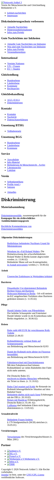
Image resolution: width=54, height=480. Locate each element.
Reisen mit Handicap (17, 400)
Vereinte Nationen (15, 63)
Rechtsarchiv (13, 88)
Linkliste (11, 170)
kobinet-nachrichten (16, 13)
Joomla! (5, 474)
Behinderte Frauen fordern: (20, 419)
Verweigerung (14, 436)
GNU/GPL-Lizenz (35, 474)
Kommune (12, 86)
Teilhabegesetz (14, 131)
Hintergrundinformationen (19, 29)
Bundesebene (13, 80)
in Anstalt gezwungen (17, 265)
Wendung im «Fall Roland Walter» (23, 251)
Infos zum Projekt (15, 32)
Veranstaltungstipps (16, 52)
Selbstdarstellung (15, 181)
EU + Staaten (13, 69)
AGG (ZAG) (13, 100)
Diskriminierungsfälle (11, 215)
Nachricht (11, 117)
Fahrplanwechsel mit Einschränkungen (25, 362)
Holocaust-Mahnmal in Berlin (21, 293)
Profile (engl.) (13, 184)
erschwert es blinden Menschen (22, 378)
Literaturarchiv (14, 167)
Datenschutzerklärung (17, 119)
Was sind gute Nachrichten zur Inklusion (26, 46)
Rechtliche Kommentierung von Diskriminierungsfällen (16, 227)
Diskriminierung (15, 102)
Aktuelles (11, 192)
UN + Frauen (13, 66)
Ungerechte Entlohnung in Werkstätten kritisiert (29, 276)
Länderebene (13, 83)
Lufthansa (12, 405)
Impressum (12, 15)
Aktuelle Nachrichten (17, 27)
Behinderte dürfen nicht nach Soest (23, 394)
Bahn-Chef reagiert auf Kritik (21, 386)
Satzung (11, 187)
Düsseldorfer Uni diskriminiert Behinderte (27, 288)
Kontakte (11, 114)
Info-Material (13, 162)
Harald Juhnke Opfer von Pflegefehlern (26, 310)
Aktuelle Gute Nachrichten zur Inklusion (26, 44)
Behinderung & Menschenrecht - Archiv (26, 165)
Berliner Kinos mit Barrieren (20, 291)
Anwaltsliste (13, 159)
